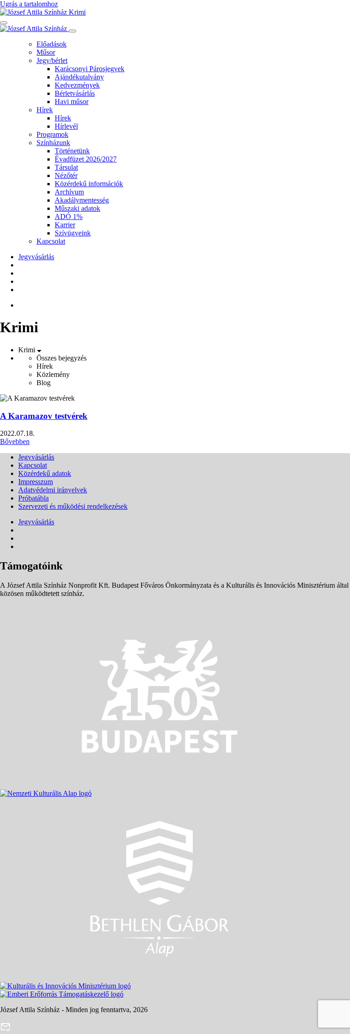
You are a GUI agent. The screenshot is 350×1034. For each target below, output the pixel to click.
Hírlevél (66, 126)
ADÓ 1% (68, 216)
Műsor (45, 52)
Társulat (66, 167)
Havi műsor (71, 101)
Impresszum (35, 482)
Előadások (51, 44)
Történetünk (72, 151)
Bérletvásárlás (75, 93)
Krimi (76, 12)
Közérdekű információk (89, 184)
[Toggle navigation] (3, 22)
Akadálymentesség (82, 200)
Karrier (65, 225)
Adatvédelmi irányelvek (52, 490)
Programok (52, 134)
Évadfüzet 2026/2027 (86, 159)
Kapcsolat (50, 241)
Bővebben (15, 441)
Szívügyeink (73, 233)
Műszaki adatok (77, 208)
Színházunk (53, 142)
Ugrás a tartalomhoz (29, 4)
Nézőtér (66, 175)
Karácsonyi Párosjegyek (89, 69)
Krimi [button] (27, 350)
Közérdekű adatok (44, 473)
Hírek (44, 110)
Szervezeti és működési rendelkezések (73, 506)
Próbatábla (33, 498)
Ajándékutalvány (79, 77)
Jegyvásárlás (36, 257)
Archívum (69, 192)
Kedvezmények (77, 85)
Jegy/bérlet (51, 60)
